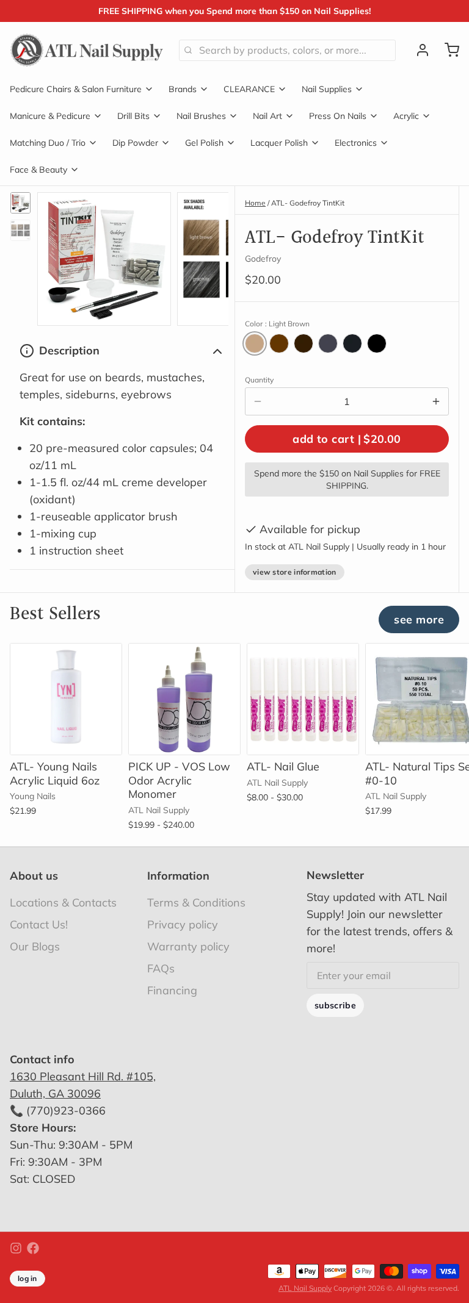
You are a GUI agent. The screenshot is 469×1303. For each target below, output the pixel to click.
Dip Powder (135, 142)
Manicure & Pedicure (50, 115)
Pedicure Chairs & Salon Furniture (76, 89)
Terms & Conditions (196, 903)
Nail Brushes (201, 115)
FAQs (161, 968)
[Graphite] (328, 343)
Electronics (356, 142)
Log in (27, 1278)
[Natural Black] (352, 343)
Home (255, 202)
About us (34, 876)
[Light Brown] (254, 343)
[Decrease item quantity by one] (257, 401)
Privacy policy (182, 924)
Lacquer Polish (279, 142)
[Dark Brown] (303, 343)
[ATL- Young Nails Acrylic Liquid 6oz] (66, 699)
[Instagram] (16, 1248)
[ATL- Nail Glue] (303, 699)
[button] (347, 439)
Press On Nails (337, 115)
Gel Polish (204, 142)
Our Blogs (35, 946)
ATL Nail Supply (305, 1288)
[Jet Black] (377, 343)
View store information (294, 571)
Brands (183, 89)
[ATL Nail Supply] (87, 50)
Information (178, 876)
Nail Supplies (327, 89)
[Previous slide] (56, 256)
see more (419, 619)
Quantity (259, 379)
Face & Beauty (38, 169)
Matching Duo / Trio (47, 142)
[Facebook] (33, 1248)
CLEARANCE (249, 89)
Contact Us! (39, 924)
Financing (172, 990)
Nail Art (267, 115)
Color (277, 323)
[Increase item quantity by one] (436, 401)
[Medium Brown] (279, 343)
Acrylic (406, 115)
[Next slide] (209, 256)
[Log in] (417, 50)
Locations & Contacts (63, 903)
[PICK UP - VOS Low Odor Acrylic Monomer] (184, 699)
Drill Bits (133, 115)
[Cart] (447, 50)
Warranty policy (188, 946)
